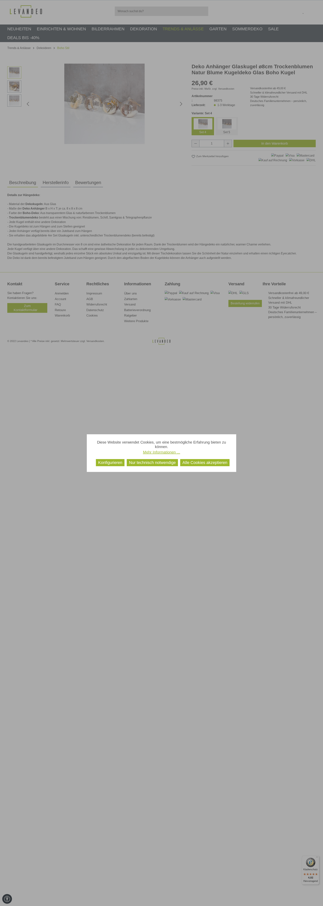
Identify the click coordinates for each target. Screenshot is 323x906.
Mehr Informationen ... (161, 452)
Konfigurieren (110, 462)
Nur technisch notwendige (152, 462)
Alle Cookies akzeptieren (204, 462)
